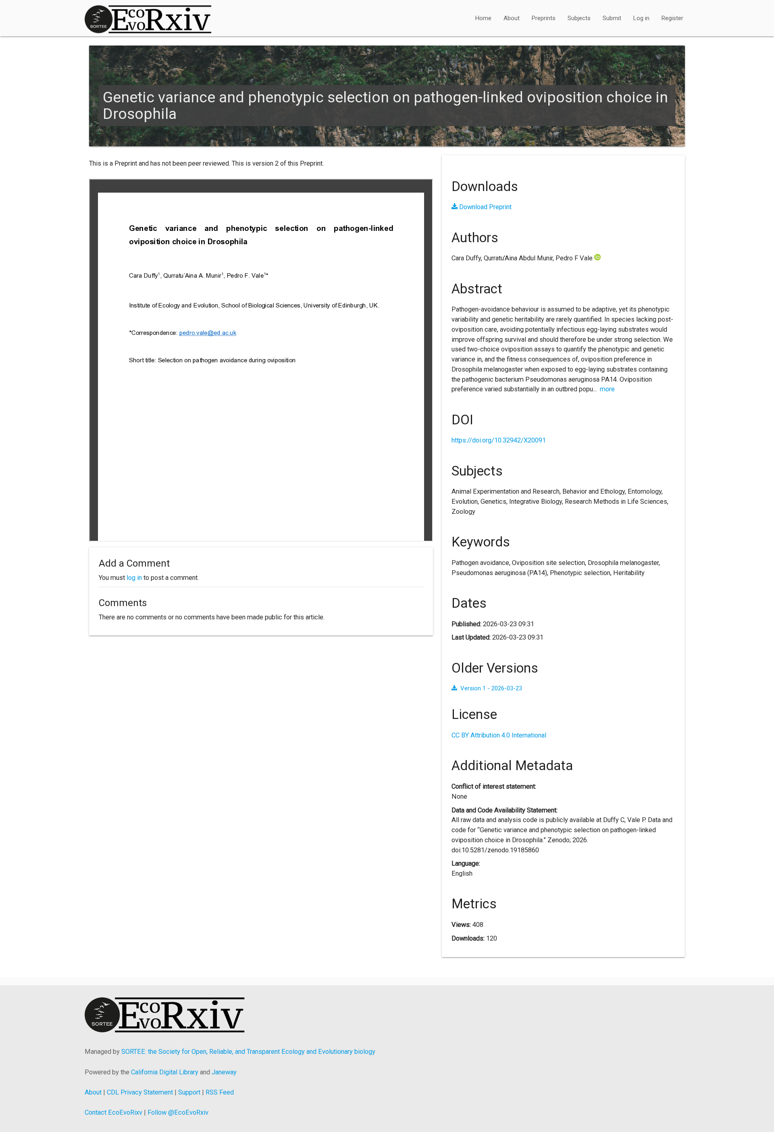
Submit (612, 18)
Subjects (579, 18)
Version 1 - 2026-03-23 (491, 688)
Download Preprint (485, 207)
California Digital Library (164, 1072)
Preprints (544, 18)
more (607, 389)
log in (134, 578)
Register (672, 18)
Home (483, 18)
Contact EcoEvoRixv (113, 1112)
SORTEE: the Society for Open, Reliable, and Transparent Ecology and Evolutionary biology (248, 1051)
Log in (641, 18)
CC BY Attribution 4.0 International (499, 735)
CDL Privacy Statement (140, 1092)
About (512, 18)
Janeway (224, 1072)
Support (189, 1092)
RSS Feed (220, 1092)
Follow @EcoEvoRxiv (178, 1112)
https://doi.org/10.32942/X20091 (499, 440)
